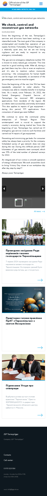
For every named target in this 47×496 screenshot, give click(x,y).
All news (37, 211)
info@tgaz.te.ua (13, 489)
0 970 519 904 (9, 468)
